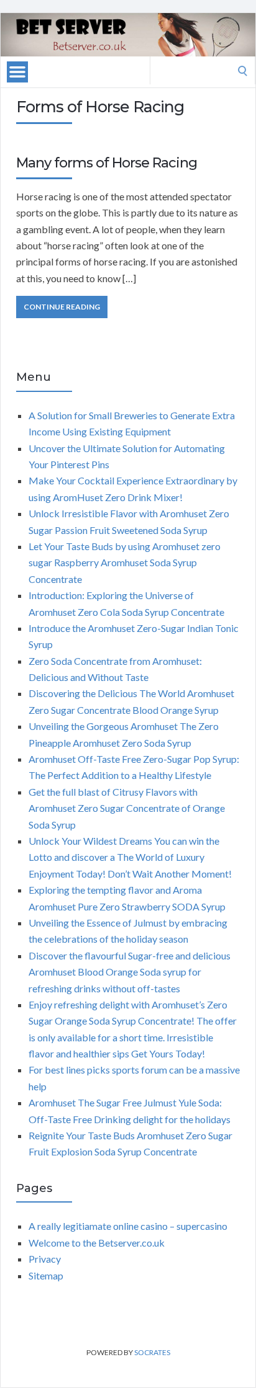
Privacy (45, 1259)
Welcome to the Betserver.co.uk (97, 1242)
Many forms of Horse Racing (106, 162)
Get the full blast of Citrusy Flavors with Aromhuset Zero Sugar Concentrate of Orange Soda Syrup (127, 808)
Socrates (152, 1352)
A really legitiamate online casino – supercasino (128, 1226)
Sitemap (46, 1275)
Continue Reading (62, 306)
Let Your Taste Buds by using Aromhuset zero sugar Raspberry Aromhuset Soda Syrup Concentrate (125, 562)
